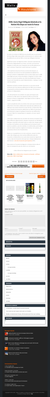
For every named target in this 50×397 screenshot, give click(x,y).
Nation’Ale (10, 156)
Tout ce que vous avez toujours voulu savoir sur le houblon (18, 311)
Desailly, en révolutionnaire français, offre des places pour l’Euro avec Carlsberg (23, 314)
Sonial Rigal (19, 156)
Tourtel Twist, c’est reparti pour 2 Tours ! (15, 385)
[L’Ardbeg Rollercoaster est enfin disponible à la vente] (10, 188)
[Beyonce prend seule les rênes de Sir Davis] (6, 353)
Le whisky (8, 270)
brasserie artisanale (29, 154)
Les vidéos (8, 279)
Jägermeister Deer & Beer (30, 196)
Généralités (8, 292)
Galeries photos (9, 289)
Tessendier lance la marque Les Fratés (14, 367)
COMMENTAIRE (9, 214)
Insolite (7, 295)
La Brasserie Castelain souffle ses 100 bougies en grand (20, 338)
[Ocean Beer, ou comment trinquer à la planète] (6, 348)
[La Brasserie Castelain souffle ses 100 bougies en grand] (6, 338)
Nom (6, 228)
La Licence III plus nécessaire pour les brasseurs (16, 381)
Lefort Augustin (9, 376)
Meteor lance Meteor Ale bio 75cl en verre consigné (39, 197)
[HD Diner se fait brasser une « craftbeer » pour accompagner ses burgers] (20, 188)
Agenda (7, 258)
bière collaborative (18, 154)
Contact (7, 261)
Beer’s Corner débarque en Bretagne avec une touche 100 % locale (23, 343)
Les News (31, 27)
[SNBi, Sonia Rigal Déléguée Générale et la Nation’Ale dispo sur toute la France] (25, 41)
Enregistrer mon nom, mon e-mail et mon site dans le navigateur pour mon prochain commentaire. (24, 234)
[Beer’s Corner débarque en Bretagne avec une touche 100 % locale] (6, 343)
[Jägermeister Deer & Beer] (30, 188)
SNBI (14, 156)
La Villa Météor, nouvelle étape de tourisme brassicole (17, 308)
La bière (7, 264)
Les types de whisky (12, 273)
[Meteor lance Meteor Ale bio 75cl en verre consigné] (39, 188)
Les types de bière (11, 267)
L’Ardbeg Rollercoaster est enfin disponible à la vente (10, 198)
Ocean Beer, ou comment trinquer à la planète (18, 348)
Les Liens (8, 276)
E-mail (21, 228)
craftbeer (37, 154)
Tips (32, 393)
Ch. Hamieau (17, 27)
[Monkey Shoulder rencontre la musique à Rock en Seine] (6, 333)
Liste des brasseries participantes (23, 140)
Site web (34, 228)
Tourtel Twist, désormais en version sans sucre (16, 372)
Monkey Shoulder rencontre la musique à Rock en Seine (20, 333)
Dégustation (8, 286)
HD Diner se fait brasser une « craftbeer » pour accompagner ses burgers (20, 198)
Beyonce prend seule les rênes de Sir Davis (17, 352)
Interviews (8, 298)
